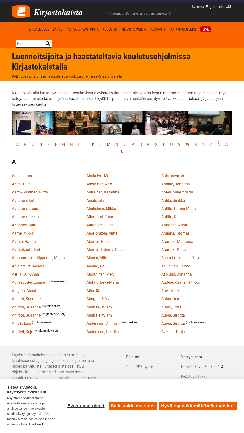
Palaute (132, 357)
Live (206, 29)
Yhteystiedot (191, 357)
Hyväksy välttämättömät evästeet (198, 405)
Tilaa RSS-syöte (139, 367)
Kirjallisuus (39, 29)
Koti (19, 29)
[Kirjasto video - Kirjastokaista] (21, 11)
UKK (229, 7)
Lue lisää (35, 424)
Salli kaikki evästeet (133, 405)
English (211, 7)
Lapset (58, 29)
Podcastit (158, 29)
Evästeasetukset (86, 405)
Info (221, 7)
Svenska (198, 7)
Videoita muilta (133, 29)
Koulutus (110, 29)
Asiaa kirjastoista (83, 29)
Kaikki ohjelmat (183, 29)
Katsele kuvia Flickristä (200, 367)
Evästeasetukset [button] (194, 376)
